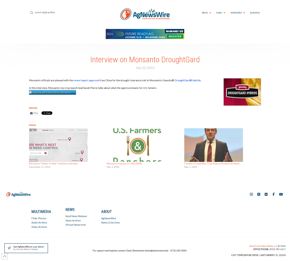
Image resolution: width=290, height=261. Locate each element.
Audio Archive (39, 222)
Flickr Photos (38, 218)
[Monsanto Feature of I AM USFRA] (144, 145)
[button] (26, 248)
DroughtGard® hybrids (188, 80)
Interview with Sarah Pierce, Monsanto (51, 92)
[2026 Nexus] (145, 33)
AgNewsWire (108, 218)
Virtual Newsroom (75, 224)
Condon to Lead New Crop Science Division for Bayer (212, 163)
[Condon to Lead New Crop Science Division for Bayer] (221, 145)
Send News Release (76, 216)
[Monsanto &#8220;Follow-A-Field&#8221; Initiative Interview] (66, 145)
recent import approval (86, 80)
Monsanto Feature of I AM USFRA (124, 163)
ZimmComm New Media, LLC (263, 246)
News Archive (73, 220)
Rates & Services (110, 222)
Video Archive (39, 226)
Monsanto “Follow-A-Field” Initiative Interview (53, 163)
